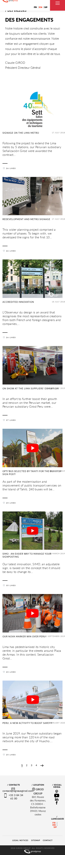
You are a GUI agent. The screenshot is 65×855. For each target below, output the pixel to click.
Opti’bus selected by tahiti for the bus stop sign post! (32, 473)
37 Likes (11, 420)
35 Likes (11, 585)
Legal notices (20, 840)
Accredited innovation (18, 301)
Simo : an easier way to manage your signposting (26, 555)
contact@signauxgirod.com (17, 790)
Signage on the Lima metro (20, 132)
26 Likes (11, 168)
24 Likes (11, 503)
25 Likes (11, 754)
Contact (48, 840)
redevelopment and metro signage (26, 219)
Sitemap (35, 840)
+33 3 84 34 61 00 (16, 796)
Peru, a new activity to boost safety (27, 723)
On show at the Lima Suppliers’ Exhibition (30, 388)
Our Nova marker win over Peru (24, 636)
